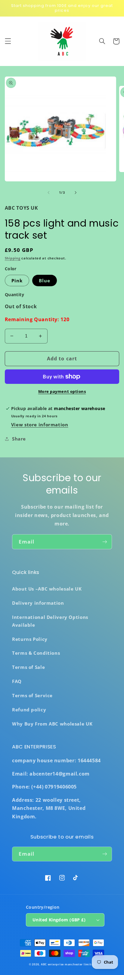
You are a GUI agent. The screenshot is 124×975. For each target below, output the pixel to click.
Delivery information (38, 603)
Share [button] (19, 439)
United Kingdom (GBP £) (59, 920)
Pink (17, 280)
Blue (44, 280)
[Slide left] (48, 192)
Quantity (14, 294)
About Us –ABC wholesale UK (47, 589)
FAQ (17, 681)
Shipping (12, 258)
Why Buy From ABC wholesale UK (52, 724)
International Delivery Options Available (50, 621)
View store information (39, 425)
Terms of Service (32, 695)
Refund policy (29, 710)
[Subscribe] (105, 541)
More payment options (62, 391)
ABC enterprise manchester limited (68, 964)
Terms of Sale (28, 667)
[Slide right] (75, 192)
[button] (8, 41)
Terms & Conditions (36, 653)
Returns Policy (30, 639)
